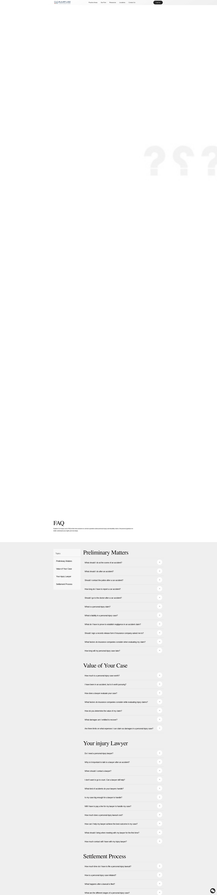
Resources (112, 2)
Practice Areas (93, 2)
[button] (93, 2)
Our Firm (103, 2)
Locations (122, 2)
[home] (62, 2)
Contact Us (132, 2)
